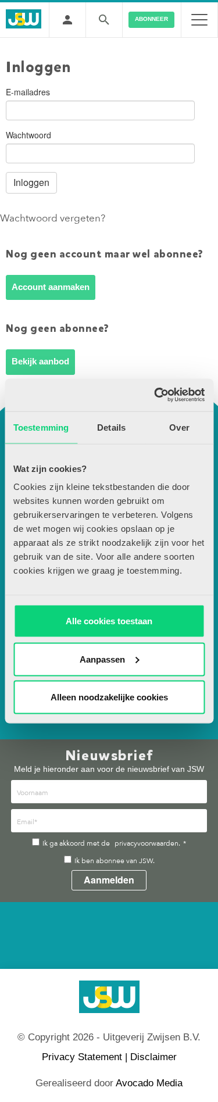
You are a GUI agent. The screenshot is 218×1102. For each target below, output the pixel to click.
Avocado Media (149, 1083)
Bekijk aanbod (40, 361)
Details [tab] (111, 427)
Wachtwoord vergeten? (52, 218)
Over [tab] (179, 427)
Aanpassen (102, 659)
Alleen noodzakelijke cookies (109, 697)
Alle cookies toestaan (109, 621)
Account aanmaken (51, 287)
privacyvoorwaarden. (147, 843)
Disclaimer (153, 1056)
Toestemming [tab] (41, 427)
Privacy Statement (82, 1056)
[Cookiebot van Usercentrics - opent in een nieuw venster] (155, 395)
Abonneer (151, 19)
